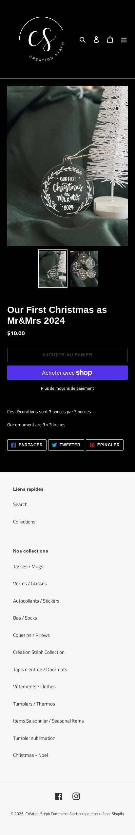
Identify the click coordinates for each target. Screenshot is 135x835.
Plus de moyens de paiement (67, 388)
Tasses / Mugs (28, 566)
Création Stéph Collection (39, 652)
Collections (24, 521)
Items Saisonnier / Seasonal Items (48, 720)
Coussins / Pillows (31, 635)
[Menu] (124, 39)
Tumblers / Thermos (34, 703)
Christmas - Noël (30, 755)
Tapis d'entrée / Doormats (40, 669)
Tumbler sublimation (34, 738)
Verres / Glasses (30, 583)
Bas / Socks (25, 618)
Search (20, 504)
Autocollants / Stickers (36, 601)
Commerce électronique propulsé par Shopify (87, 813)
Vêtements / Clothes (34, 686)
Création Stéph (38, 813)
